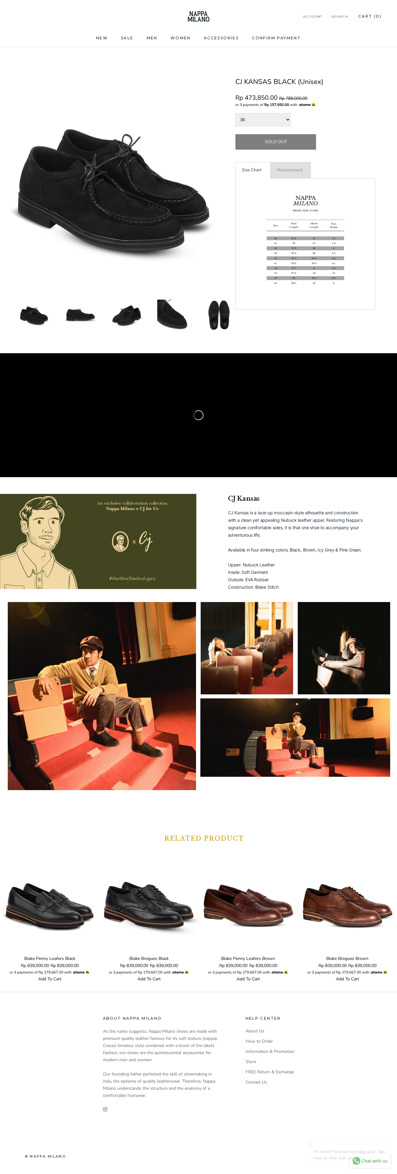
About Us (255, 1031)
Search (339, 17)
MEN (152, 38)
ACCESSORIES (221, 38)
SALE (127, 38)
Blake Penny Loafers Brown (248, 958)
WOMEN (181, 38)
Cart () (369, 16)
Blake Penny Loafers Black (49, 958)
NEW (102, 38)
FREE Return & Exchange (270, 1072)
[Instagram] (105, 1108)
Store (251, 1062)
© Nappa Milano (45, 1156)
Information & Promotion (270, 1051)
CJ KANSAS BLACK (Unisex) (279, 81)
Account (313, 17)
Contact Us (256, 1082)
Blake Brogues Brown (347, 958)
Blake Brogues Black (149, 958)
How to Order (259, 1041)
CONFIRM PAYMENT (276, 38)
